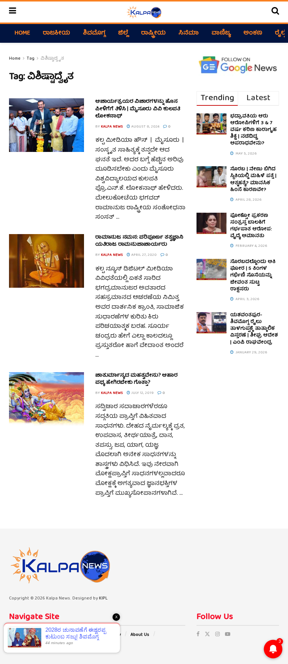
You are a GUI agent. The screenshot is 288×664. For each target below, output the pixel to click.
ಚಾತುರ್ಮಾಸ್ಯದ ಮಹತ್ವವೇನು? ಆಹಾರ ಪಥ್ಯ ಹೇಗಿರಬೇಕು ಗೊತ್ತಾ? (136, 379)
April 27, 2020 (143, 255)
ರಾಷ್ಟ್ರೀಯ (153, 33)
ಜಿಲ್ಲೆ (123, 33)
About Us (139, 635)
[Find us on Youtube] (227, 634)
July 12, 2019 (142, 393)
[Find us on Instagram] (217, 634)
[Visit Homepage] (144, 12)
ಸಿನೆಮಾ (188, 33)
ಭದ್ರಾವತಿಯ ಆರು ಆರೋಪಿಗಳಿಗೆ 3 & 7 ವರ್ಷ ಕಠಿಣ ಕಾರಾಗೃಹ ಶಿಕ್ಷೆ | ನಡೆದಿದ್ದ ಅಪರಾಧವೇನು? (253, 130)
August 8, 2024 (144, 126)
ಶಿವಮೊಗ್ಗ (94, 33)
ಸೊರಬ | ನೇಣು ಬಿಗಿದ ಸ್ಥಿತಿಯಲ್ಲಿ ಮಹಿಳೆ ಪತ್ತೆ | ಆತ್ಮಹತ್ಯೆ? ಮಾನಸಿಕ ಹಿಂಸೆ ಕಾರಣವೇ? (253, 179)
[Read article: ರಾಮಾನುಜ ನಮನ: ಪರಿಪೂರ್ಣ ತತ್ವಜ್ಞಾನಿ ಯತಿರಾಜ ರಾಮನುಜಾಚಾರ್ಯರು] (46, 261)
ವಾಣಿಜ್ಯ (221, 33)
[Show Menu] (12, 12)
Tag (30, 59)
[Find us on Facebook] (198, 634)
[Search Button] (275, 12)
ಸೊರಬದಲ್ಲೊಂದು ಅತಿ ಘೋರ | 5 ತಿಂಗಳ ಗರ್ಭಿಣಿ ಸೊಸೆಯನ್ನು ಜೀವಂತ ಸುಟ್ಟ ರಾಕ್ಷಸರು (253, 276)
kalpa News (112, 126)
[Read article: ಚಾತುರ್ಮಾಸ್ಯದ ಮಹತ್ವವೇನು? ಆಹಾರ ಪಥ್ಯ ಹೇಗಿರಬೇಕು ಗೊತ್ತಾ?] (46, 399)
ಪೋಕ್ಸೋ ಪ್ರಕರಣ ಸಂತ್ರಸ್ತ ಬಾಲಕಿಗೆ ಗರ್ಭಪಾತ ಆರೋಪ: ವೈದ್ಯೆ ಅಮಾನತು (251, 226)
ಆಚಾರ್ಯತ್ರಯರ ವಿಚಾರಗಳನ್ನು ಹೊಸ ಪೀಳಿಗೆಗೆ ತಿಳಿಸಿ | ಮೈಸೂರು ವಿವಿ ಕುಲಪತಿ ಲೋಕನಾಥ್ (137, 109)
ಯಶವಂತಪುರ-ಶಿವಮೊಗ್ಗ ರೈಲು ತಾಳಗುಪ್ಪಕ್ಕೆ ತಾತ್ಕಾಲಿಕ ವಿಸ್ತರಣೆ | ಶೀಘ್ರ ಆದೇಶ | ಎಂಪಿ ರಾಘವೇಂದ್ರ (254, 329)
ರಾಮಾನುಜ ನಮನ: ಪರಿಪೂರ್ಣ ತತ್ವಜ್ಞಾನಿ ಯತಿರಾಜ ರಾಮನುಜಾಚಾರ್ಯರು (139, 241)
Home (22, 33)
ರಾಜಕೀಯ (56, 33)
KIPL (103, 598)
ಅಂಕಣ (252, 33)
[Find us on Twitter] (207, 634)
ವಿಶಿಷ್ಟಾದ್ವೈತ (52, 59)
